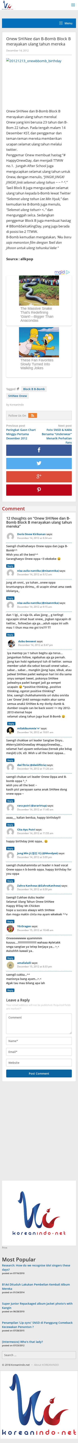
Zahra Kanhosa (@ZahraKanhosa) (39, 885)
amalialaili (24, 963)
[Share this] (39, 450)
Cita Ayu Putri (26, 829)
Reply (10, 565)
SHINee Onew (17, 396)
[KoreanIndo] (7, 5)
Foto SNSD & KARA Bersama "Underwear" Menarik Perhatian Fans (57, 434)
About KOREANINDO (46, 1365)
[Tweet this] (39, 463)
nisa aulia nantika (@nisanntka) (38, 570)
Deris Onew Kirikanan (31, 534)
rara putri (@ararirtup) (32, 805)
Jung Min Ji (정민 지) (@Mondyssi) (37, 853)
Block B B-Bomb (34, 389)
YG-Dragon (24, 926)
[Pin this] (39, 490)
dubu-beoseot (27, 641)
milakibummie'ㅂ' (28, 728)
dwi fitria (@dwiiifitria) (31, 765)
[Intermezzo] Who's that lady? (22, 1342)
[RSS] (33, 415)
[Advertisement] (39, 1133)
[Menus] (74, 5)
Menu (68, 23)
